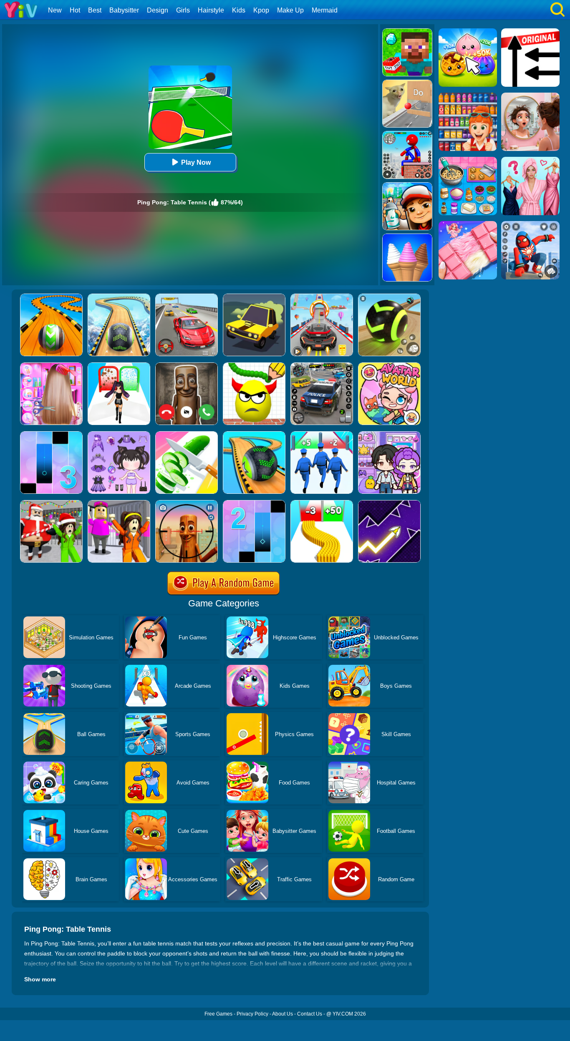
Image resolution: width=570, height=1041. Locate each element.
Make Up (290, 10)
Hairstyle (211, 10)
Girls (183, 10)
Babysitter (124, 10)
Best (94, 10)
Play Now (196, 162)
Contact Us (309, 1014)
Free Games (218, 1014)
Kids (238, 10)
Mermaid (325, 10)
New (55, 10)
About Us (282, 1014)
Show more (40, 979)
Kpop (261, 10)
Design (157, 10)
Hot (75, 10)
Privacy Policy (252, 1014)
